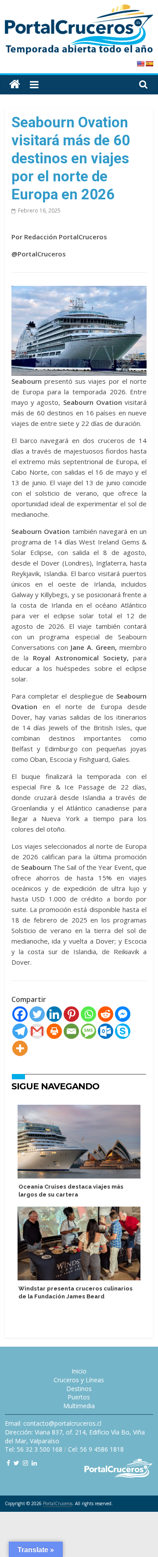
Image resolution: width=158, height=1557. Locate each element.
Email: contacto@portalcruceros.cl (53, 1423)
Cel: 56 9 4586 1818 (96, 1449)
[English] (140, 63)
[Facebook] (20, 1014)
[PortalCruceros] (15, 84)
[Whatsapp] (88, 1014)
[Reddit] (105, 1014)
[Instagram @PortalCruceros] (25, 1463)
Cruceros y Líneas (79, 1380)
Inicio (79, 1371)
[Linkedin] (54, 1014)
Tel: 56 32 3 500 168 (33, 1449)
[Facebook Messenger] (122, 1014)
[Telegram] (20, 1031)
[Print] (54, 1031)
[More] (20, 1048)
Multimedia (79, 1406)
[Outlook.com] (105, 1031)
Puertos (79, 1397)
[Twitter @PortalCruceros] (16, 1463)
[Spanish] (149, 63)
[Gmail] (37, 1031)
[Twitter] (37, 1014)
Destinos (79, 1388)
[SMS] (88, 1031)
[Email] (71, 1031)
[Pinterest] (71, 1014)
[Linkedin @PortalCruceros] (34, 1463)
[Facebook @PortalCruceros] (8, 1463)
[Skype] (122, 1031)
